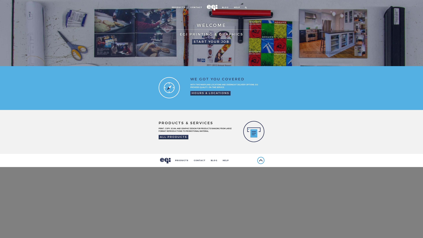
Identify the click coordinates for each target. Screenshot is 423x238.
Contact (196, 7)
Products (178, 7)
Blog (225, 7)
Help (237, 7)
